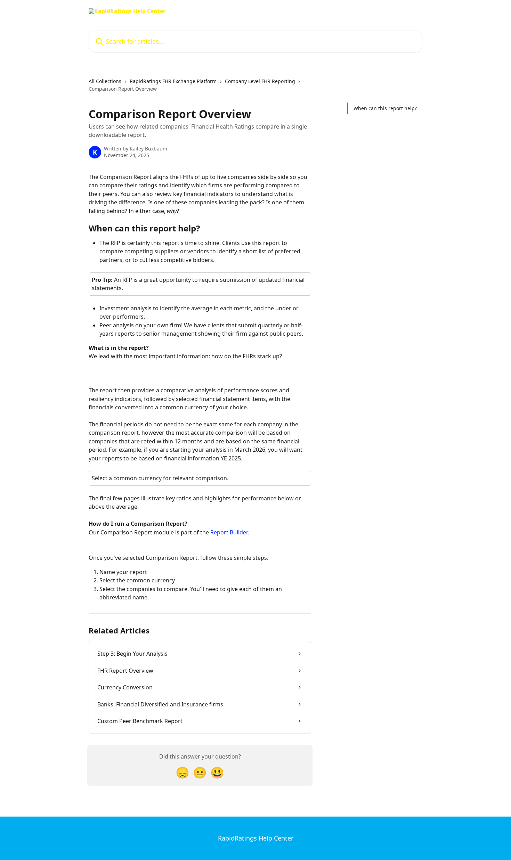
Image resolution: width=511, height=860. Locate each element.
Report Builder (229, 532)
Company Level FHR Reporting (260, 81)
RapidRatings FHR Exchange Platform (173, 81)
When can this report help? (385, 108)
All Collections (105, 81)
